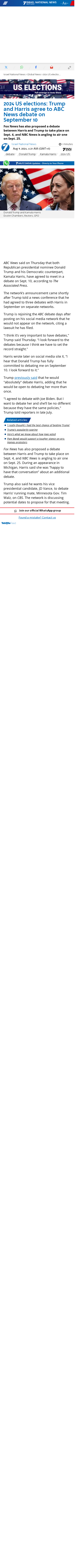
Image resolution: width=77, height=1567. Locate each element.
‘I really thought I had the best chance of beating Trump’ (38, 425)
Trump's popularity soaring (22, 429)
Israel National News (14, 74)
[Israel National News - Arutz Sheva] (39, 3)
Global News (34, 74)
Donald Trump (27, 154)
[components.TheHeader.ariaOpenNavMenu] (12, 3)
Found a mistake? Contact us (37, 517)
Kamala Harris (48, 154)
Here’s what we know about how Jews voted (31, 434)
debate (10, 154)
